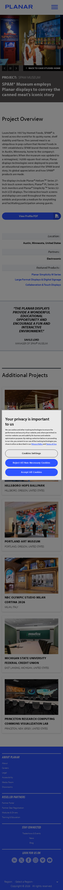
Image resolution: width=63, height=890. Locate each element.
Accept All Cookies (31, 472)
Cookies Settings (31, 453)
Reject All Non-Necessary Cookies (31, 462)
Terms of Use (51, 444)
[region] (31, 445)
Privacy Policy (37, 444)
